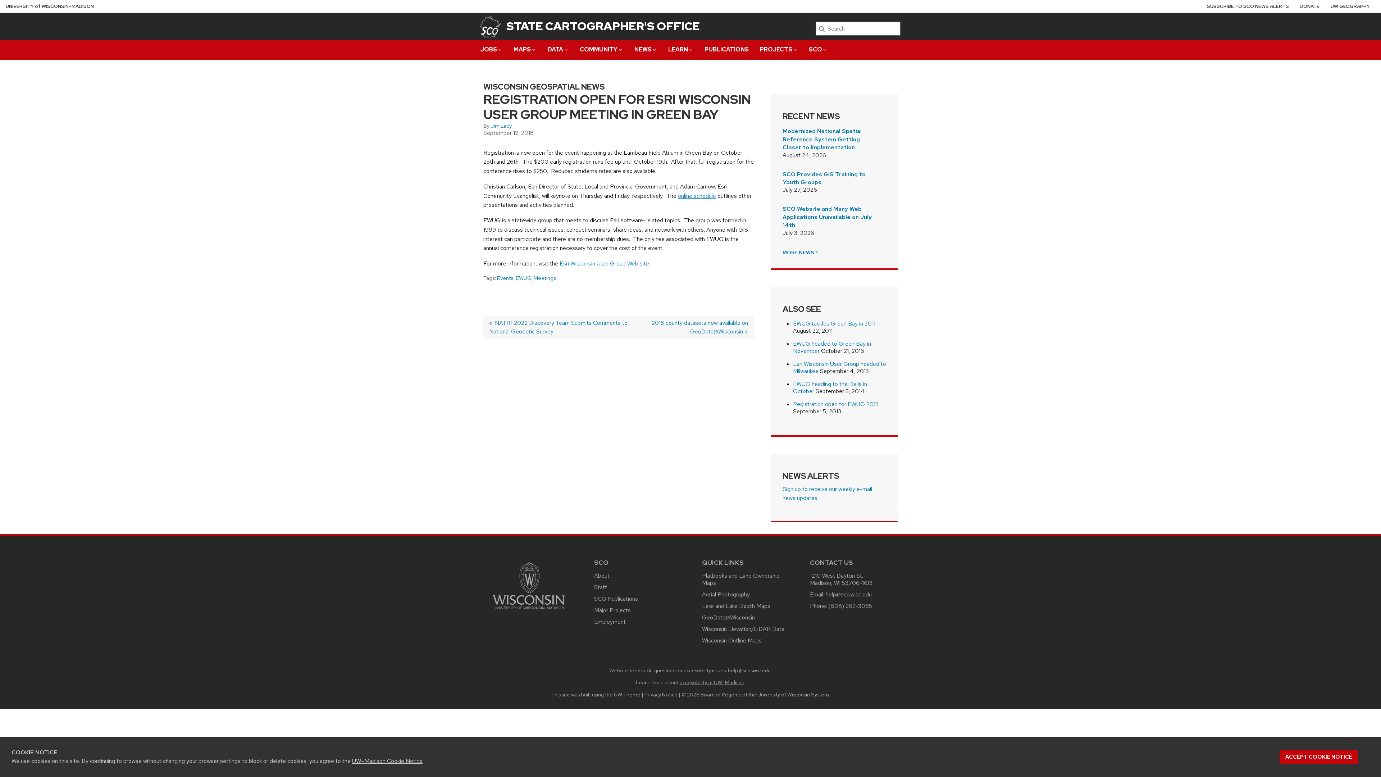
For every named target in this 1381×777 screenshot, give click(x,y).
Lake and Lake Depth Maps (736, 606)
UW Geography (1350, 6)
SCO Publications (616, 599)
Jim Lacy (501, 126)
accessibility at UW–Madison (712, 682)
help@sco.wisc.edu (849, 594)
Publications (727, 49)
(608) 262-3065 (850, 606)
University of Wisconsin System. (793, 694)
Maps (522, 49)
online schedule (697, 196)
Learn (678, 49)
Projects (776, 49)
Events (505, 278)
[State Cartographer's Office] (490, 26)
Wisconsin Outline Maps (732, 640)
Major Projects (612, 610)
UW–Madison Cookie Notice (387, 761)
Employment (610, 622)
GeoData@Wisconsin (728, 617)
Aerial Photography (726, 594)
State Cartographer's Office (603, 26)
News (643, 49)
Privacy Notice (661, 694)
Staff (600, 587)
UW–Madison (50, 6)
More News (799, 252)
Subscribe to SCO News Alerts (1248, 6)
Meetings (545, 278)
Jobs (488, 49)
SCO (815, 49)
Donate (1310, 6)
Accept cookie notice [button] (1318, 756)
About (602, 576)
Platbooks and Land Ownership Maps (741, 579)
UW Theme (627, 694)
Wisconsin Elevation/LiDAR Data (743, 629)
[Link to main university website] (529, 610)
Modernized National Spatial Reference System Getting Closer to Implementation (822, 139)
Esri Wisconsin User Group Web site (604, 263)
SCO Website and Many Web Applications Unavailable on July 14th (827, 217)
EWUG (523, 278)
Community (598, 49)
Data (555, 49)
